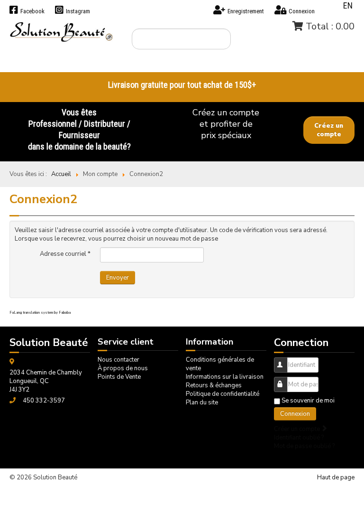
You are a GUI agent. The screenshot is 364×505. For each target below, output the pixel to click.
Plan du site (202, 402)
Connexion (295, 414)
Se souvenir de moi (308, 400)
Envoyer (117, 277)
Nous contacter (118, 359)
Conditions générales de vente (220, 364)
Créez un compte (328, 130)
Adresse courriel (65, 254)
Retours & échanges (214, 385)
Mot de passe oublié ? (304, 446)
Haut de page (336, 477)
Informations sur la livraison (225, 377)
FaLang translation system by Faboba (40, 312)
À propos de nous (123, 368)
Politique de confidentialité (222, 394)
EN (348, 5)
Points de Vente (119, 377)
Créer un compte (297, 429)
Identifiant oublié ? (299, 437)
